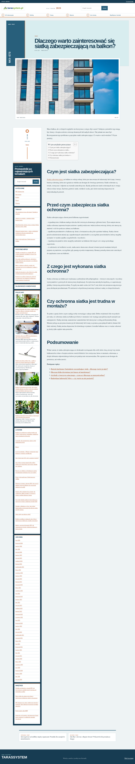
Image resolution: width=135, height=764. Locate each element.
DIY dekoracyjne (9, 15)
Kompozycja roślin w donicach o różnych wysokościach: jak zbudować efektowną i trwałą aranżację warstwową (26, 278)
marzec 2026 (19, 546)
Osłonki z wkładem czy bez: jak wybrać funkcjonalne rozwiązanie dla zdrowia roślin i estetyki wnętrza (27, 508)
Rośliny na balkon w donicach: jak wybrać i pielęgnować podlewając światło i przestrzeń (26, 520)
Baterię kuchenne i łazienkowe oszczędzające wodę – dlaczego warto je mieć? (79, 369)
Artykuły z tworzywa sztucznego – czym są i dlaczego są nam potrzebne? (78, 375)
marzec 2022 (19, 626)
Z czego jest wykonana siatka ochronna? (62, 153)
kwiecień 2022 (19, 623)
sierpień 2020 (19, 659)
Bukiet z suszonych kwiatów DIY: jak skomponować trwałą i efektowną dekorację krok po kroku (26, 527)
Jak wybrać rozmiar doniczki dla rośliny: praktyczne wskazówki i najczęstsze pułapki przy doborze (26, 464)
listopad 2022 (19, 611)
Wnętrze (72, 15)
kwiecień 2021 (19, 647)
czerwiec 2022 (19, 617)
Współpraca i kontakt (115, 15)
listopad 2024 (19, 564)
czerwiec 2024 (19, 573)
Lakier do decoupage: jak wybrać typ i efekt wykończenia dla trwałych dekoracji (26, 273)
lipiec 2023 (18, 588)
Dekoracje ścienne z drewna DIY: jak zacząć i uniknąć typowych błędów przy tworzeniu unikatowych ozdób (27, 485)
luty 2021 (18, 653)
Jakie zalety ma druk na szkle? (23, 514)
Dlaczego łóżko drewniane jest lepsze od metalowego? (70, 372)
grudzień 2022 (19, 608)
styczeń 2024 (19, 579)
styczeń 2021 (19, 656)
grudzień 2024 (19, 561)
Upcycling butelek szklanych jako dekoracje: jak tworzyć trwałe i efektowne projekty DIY (26, 500)
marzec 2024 (19, 576)
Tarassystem (129, 1)
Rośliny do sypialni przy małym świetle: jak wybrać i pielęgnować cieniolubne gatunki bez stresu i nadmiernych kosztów (27, 434)
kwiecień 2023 (19, 596)
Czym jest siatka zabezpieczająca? (60, 147)
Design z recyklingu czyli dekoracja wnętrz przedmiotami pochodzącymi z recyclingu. (26, 471)
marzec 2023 (19, 599)
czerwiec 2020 (19, 664)
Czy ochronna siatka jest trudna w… (61, 155)
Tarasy (51, 15)
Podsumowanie (54, 158)
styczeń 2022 (19, 632)
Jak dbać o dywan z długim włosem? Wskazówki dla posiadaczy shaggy (90, 737)
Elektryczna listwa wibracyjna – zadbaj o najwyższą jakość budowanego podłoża (26, 361)
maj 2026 (18, 540)
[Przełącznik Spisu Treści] (74, 144)
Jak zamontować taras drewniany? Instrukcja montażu (27, 213)
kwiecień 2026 (19, 543)
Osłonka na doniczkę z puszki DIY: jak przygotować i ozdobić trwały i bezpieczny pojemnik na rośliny (26, 689)
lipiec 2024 (18, 570)
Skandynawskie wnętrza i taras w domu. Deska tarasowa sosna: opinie (27, 225)
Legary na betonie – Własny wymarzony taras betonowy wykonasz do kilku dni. (27, 452)
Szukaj (104, 8)
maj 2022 (18, 620)
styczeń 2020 (19, 679)
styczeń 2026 (19, 552)
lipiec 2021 (18, 641)
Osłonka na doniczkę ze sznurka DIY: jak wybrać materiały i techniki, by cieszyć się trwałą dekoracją (26, 254)
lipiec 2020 (18, 662)
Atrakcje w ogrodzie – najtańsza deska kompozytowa (25, 219)
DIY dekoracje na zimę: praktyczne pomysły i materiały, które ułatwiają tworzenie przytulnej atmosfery (27, 704)
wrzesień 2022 (19, 614)
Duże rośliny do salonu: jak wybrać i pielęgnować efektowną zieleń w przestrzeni (26, 697)
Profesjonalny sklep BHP (22, 711)
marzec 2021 (19, 650)
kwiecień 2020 (19, 670)
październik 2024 (20, 567)
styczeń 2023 (19, 605)
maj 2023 (18, 593)
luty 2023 (18, 602)
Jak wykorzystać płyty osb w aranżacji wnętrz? (27, 458)
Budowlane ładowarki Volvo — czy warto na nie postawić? (72, 378)
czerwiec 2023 (19, 591)
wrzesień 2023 (19, 585)
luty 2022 (18, 629)
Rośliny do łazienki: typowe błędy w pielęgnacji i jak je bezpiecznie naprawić (27, 416)
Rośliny (32, 15)
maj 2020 (18, 667)
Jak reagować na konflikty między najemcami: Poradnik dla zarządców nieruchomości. (43, 737)
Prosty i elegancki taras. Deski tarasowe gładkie (25, 240)
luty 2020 (18, 676)
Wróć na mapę (128, 758)
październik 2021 (20, 635)
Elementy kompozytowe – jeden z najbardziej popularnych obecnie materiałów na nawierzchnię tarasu (27, 232)
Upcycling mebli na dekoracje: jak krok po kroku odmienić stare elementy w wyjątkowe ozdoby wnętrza (26, 260)
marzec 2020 (19, 673)
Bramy (17, 447)
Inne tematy (93, 15)
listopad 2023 (19, 582)
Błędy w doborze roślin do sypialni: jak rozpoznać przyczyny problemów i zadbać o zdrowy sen (26, 267)
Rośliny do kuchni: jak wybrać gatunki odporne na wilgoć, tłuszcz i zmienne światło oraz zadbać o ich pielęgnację (27, 311)
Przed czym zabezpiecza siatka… (60, 150)
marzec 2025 (19, 555)
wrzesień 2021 (19, 638)
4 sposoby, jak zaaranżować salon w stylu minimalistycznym (26, 441)
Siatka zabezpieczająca (55, 179)
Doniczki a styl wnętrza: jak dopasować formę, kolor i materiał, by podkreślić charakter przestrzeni (27, 717)
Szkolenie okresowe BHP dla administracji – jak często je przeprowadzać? (26, 336)
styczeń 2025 (19, 558)
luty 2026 (18, 549)
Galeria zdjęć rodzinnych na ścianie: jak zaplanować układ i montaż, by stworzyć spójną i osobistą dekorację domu (25, 493)
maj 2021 (18, 644)
